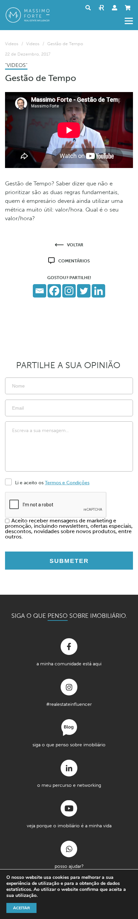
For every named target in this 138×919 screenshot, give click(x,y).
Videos (11, 43)
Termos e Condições (67, 483)
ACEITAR (21, 908)
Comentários (74, 261)
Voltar (75, 245)
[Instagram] (69, 291)
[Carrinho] (129, 7)
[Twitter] (83, 291)
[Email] (39, 291)
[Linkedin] (98, 291)
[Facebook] (54, 291)
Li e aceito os (52, 483)
